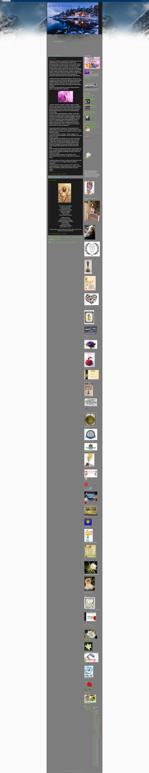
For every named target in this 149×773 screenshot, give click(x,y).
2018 (95, 747)
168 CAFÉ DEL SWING (90, 95)
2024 (95, 713)
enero (96, 737)
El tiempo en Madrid (88, 138)
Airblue (92, 71)
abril (96, 728)
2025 (95, 711)
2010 (95, 759)
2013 (95, 755)
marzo (96, 734)
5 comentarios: (64, 173)
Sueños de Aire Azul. (61, 5)
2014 (95, 753)
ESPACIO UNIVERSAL (90, 105)
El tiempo (86, 136)
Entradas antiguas (77, 237)
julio (96, 725)
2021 (95, 742)
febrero (96, 736)
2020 (95, 744)
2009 (95, 761)
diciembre (97, 714)
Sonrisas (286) (92, 99)
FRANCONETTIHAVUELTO (91, 122)
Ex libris (87, 115)
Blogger (82, 770)
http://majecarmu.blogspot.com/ (92, 126)
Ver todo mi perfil (87, 78)
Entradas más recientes (55, 237)
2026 (95, 710)
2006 (95, 765)
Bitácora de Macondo (90, 98)
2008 (95, 762)
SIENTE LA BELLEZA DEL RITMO (94, 107)
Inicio (67, 237)
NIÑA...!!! (91, 127)
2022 (95, 741)
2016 (95, 750)
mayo (96, 726)
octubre (96, 719)
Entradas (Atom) (57, 239)
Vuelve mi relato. (52, 58)
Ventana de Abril (52, 180)
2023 (95, 739)
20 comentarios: (64, 233)
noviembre (97, 717)
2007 (95, 764)
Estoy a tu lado (89, 113)
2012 (95, 756)
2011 (95, 758)
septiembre (97, 721)
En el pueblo (92, 116)
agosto (96, 723)
